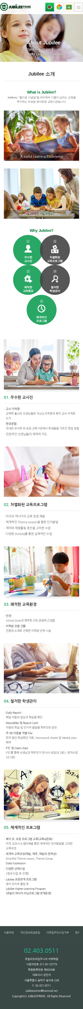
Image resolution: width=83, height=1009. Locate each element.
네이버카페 (49, 7)
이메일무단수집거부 (57, 932)
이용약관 (9, 932)
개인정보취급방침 (30, 932)
